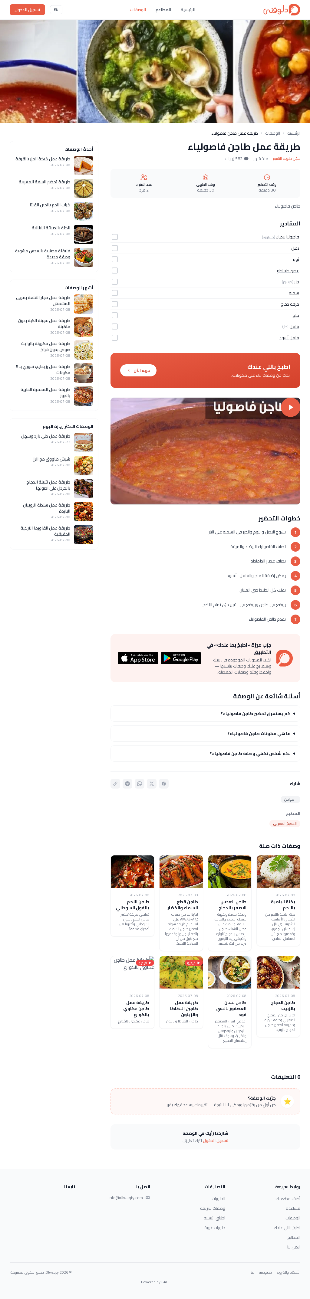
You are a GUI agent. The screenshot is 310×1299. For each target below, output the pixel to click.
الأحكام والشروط (288, 1272)
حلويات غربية (214, 1228)
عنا (252, 1272)
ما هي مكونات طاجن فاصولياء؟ (259, 733)
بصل (295, 248)
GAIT (165, 1281)
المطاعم (163, 10)
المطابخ (293, 1237)
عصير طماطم (288, 270)
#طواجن (290, 799)
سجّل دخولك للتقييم (286, 158)
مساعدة (293, 1208)
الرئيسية (188, 10)
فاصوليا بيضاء (287, 237)
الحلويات (218, 1198)
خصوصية (265, 1272)
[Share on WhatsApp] (139, 784)
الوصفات (138, 10)
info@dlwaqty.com (126, 1198)
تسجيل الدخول (27, 10)
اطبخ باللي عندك (287, 1228)
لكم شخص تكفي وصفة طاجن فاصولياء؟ (250, 753)
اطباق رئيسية (214, 1218)
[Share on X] (152, 784)
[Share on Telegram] (127, 784)
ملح (295, 315)
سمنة (294, 293)
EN (56, 9)
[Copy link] (115, 784)
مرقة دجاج (290, 304)
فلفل (294, 326)
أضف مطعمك (287, 1198)
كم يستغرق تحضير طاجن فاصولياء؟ (256, 713)
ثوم (296, 259)
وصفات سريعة (212, 1208)
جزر (296, 282)
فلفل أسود (289, 338)
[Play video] (205, 451)
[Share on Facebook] (164, 784)
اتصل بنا (293, 1247)
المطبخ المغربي (285, 823)
